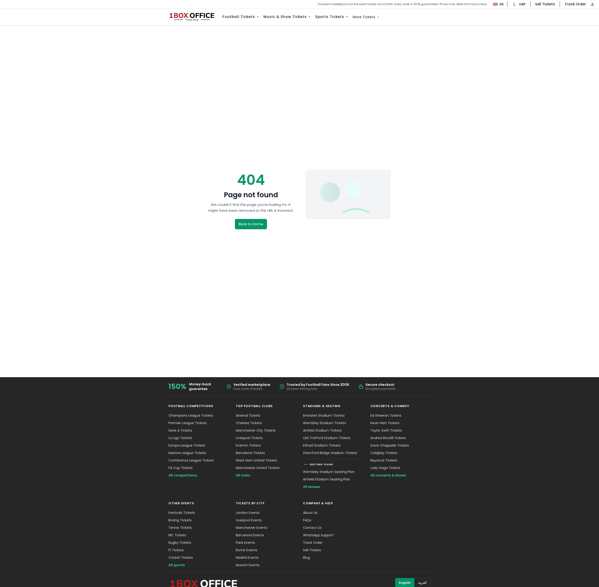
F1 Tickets (176, 550)
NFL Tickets (177, 535)
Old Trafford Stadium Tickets (327, 438)
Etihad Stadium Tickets (321, 445)
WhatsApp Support (318, 535)
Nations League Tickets (187, 453)
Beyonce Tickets (383, 460)
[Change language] (496, 4)
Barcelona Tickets (250, 453)
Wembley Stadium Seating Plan (328, 471)
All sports (176, 565)
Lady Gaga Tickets (385, 467)
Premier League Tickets (187, 423)
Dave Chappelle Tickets (389, 445)
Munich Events (247, 565)
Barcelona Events (250, 535)
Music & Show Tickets (285, 16)
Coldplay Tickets (383, 453)
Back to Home (251, 224)
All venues (311, 486)
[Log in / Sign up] (592, 4)
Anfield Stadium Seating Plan (326, 479)
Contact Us (312, 527)
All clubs (243, 475)
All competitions (182, 475)
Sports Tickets (329, 16)
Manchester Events (251, 527)
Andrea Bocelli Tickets (388, 438)
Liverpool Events (249, 520)
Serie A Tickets (180, 430)
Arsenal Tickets (248, 415)
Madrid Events (247, 557)
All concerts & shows (388, 475)
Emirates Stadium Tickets (324, 415)
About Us (310, 512)
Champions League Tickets (190, 415)
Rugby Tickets (179, 542)
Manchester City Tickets (256, 430)
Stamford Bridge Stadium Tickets (330, 453)
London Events (247, 512)
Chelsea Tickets (249, 423)
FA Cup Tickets (180, 467)
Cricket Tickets (180, 557)
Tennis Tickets (180, 527)
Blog (306, 557)
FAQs (307, 520)
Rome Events (246, 550)
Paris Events (245, 542)
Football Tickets (239, 16)
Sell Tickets (545, 4)
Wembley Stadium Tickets (324, 423)
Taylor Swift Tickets (386, 430)
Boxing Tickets (180, 520)
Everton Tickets (248, 445)
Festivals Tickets (181, 512)
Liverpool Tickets (249, 438)
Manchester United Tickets (258, 467)
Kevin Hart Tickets (384, 423)
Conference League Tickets (191, 460)
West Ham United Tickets (256, 460)
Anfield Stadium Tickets (322, 430)
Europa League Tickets (186, 445)
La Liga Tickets (180, 438)
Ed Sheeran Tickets (385, 415)
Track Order (575, 4)
